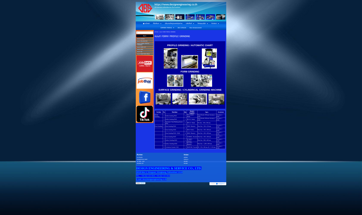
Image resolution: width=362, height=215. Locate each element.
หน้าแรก (156, 32)
